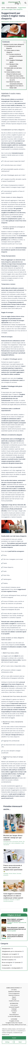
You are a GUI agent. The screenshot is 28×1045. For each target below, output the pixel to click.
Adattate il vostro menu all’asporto (14, 44)
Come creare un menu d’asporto (13, 51)
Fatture (14, 1012)
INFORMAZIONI (14, 1003)
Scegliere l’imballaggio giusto (16, 61)
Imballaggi (5, 873)
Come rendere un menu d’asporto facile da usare (14, 73)
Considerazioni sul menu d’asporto (13, 47)
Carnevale (18, 962)
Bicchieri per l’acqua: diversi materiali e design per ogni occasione (12, 838)
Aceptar (14, 1037)
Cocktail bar (5, 965)
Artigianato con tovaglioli (9, 954)
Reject (20, 1042)
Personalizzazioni (14, 1014)
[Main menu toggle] (3, 3)
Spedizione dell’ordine (14, 991)
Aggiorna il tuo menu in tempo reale (16, 86)
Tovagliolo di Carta (14, 1021)
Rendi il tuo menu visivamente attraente (16, 83)
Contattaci (14, 1011)
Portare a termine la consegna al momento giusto (15, 56)
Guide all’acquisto (11, 7)
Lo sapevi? (17, 899)
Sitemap (14, 999)
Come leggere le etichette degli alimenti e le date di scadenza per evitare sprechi (13, 896)
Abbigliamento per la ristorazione (12, 951)
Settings (7, 1042)
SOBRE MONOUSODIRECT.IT (14, 988)
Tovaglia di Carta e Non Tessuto (14, 1022)
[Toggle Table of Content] (24, 42)
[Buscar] (25, 910)
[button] (26, 3)
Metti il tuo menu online (16, 76)
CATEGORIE (14, 1019)
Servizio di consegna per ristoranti (17, 21)
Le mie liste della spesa (14, 1016)
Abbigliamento (6, 948)
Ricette (14, 873)
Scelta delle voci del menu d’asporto (14, 69)
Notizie (20, 841)
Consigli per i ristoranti (8, 899)
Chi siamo (14, 989)
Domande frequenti (14, 1007)
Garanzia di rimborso (14, 995)
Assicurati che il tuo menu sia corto (17, 79)
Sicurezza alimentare (8, 901)
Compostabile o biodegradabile (11, 968)
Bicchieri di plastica (7, 959)
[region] (14, 1035)
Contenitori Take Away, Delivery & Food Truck (14, 1024)
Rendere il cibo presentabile (14, 65)
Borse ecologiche (7, 962)
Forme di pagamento (14, 993)
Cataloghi (14, 1009)
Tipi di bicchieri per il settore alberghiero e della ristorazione (13, 843)
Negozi (14, 997)
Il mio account (14, 1005)
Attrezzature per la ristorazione (10, 841)
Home (3, 7)
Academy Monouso (14, 1001)
